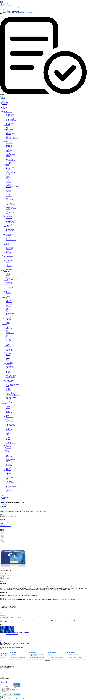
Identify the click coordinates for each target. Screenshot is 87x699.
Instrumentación (4, 104)
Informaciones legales (5, 681)
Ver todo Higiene (6, 271)
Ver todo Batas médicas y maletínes (9, 256)
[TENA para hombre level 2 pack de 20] (2, 531)
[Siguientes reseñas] (86, 655)
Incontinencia (3, 636)
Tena (1, 640)
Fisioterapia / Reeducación (6, 106)
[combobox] (4, 15)
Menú (1, 109)
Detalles (1, 581)
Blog (1, 623)
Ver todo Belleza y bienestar (8, 404)
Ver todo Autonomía (7, 449)
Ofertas (3, 108)
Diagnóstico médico (5, 101)
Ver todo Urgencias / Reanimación (9, 380)
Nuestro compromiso (5, 682)
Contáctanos (2, 10)
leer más (34, 655)
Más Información (2, 615)
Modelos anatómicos (5, 102)
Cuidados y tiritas (4, 105)
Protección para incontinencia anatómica (12, 634)
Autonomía (3, 498)
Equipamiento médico (5, 497)
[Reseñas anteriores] (8, 655)
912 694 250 (2, 9)
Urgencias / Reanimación (5, 107)
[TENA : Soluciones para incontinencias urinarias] (3, 508)
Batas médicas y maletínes (6, 103)
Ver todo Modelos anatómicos (8, 216)
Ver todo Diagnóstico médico (8, 140)
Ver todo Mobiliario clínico (8, 112)
